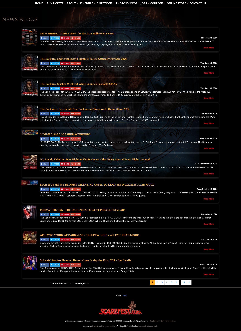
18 (184, 282)
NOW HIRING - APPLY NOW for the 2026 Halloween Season (77, 33)
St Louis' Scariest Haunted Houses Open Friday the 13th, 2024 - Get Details (85, 260)
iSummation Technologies (148, 326)
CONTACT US (198, 3)
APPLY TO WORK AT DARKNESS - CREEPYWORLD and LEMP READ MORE (89, 235)
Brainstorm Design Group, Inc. (103, 326)
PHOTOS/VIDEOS (126, 3)
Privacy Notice (170, 321)
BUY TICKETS (55, 3)
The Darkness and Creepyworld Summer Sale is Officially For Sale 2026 (83, 58)
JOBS (144, 3)
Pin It (125, 295)
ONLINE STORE (176, 3)
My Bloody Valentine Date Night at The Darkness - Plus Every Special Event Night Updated (95, 159)
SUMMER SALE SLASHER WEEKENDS (65, 134)
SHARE (45, 38)
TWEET (56, 38)
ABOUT (71, 3)
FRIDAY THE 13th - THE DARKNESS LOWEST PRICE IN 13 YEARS (83, 209)
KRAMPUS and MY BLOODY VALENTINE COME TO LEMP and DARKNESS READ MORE (97, 184)
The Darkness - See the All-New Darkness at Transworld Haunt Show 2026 (84, 109)
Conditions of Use (156, 321)
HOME (39, 3)
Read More (209, 47)
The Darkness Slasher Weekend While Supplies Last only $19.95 (78, 83)
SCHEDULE (86, 3)
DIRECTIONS (104, 3)
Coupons (156, 3)
